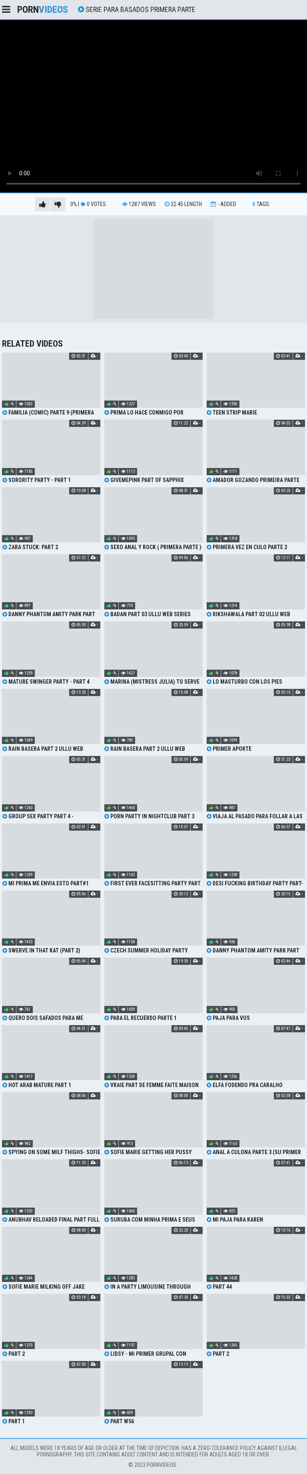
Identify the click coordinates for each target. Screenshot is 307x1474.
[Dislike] (58, 204)
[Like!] (42, 204)
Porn (42, 9)
